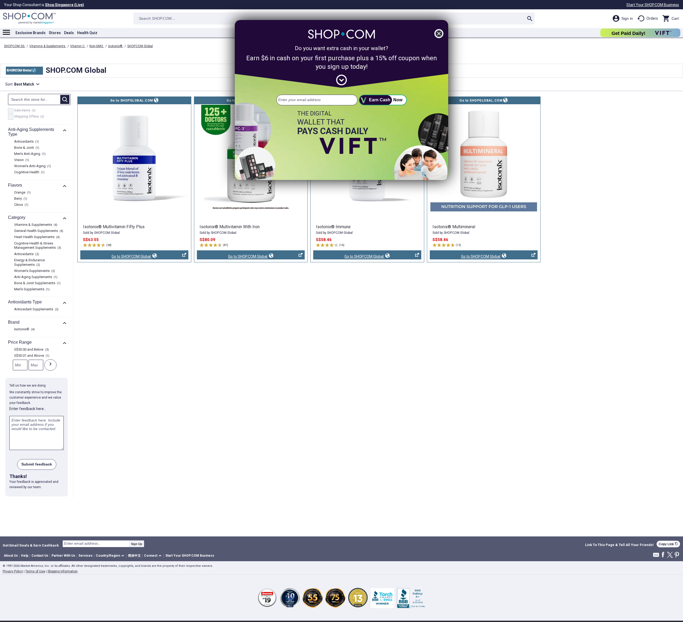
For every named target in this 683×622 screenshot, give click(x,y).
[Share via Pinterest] (677, 555)
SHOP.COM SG (14, 46)
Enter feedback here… (27, 409)
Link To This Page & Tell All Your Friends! (619, 545)
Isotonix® (115, 46)
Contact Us (39, 555)
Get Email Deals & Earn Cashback (31, 545)
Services (85, 555)
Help (24, 555)
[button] (110, 556)
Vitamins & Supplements (47, 46)
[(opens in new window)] (134, 158)
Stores (55, 33)
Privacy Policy (13, 571)
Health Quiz (87, 33)
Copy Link (668, 544)
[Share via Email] (656, 556)
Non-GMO (96, 46)
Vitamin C (77, 46)
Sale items (24, 110)
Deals (69, 33)
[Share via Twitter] (670, 555)
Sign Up (136, 543)
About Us (11, 555)
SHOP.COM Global (140, 46)
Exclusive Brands (30, 33)
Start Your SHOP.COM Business (652, 5)
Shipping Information (62, 571)
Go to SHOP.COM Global (116, 256)
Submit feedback (36, 464)
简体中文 (134, 555)
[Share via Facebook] (663, 555)
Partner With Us (63, 555)
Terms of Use (35, 571)
